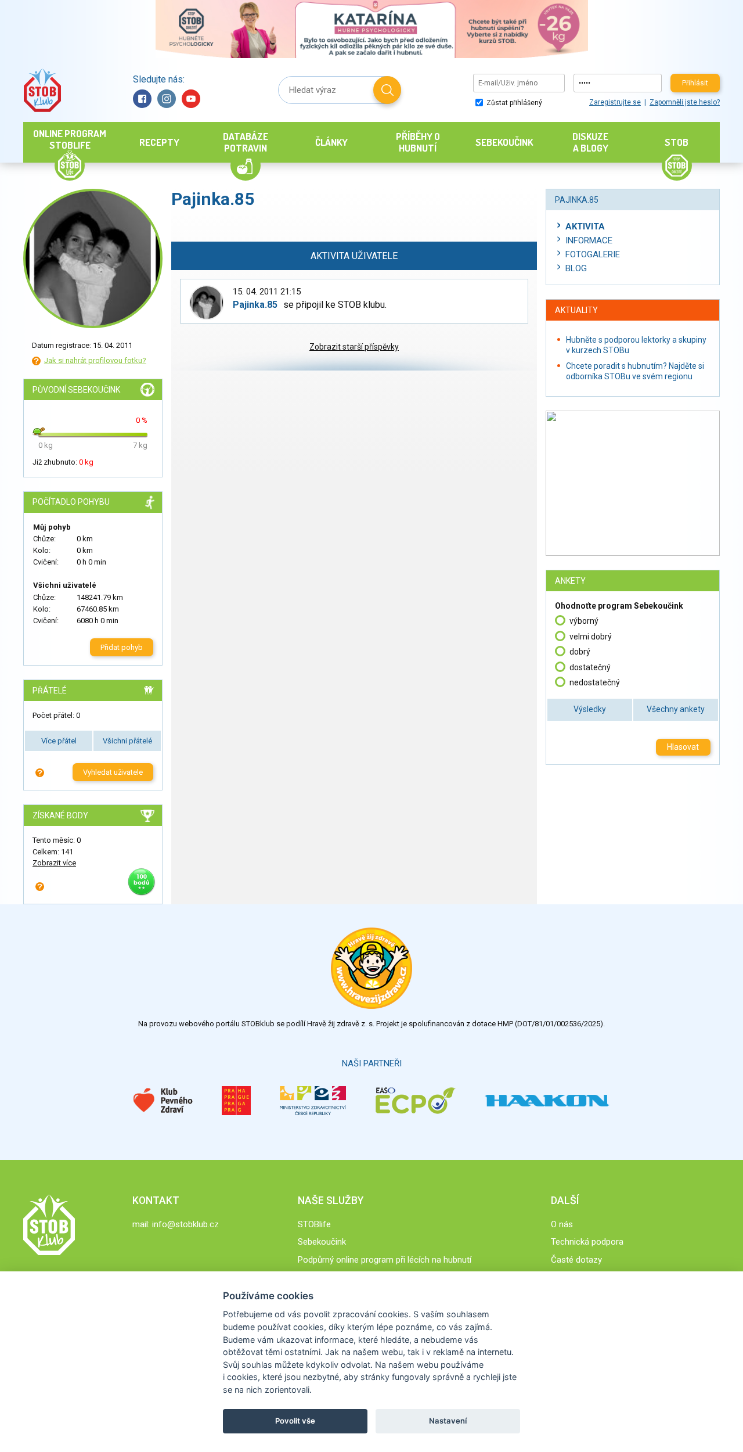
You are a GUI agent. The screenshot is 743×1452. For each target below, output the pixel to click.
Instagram (166, 98)
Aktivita (585, 226)
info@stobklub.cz (185, 1224)
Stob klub (42, 90)
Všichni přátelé (127, 740)
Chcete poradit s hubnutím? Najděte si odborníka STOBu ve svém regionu (635, 371)
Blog (576, 268)
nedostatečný (594, 682)
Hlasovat (683, 747)
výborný (583, 621)
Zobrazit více (54, 862)
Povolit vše (295, 1420)
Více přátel (59, 740)
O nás (562, 1224)
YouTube (191, 98)
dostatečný (590, 667)
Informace (588, 240)
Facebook (142, 98)
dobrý (579, 651)
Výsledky (590, 709)
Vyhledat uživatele (113, 772)
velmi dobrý (590, 636)
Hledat (387, 90)
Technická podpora (587, 1242)
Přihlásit (695, 83)
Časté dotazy (576, 1260)
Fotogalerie (592, 254)
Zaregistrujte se (615, 102)
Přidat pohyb (121, 647)
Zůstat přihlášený (513, 103)
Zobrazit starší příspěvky (354, 346)
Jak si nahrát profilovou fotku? (95, 360)
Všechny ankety (676, 709)
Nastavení (448, 1420)
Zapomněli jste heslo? (685, 102)
